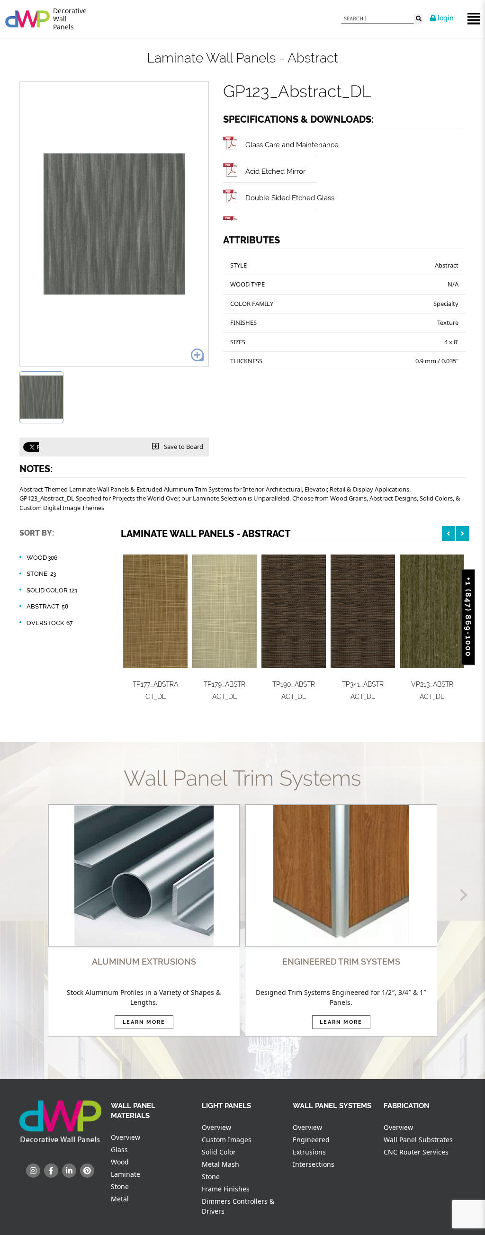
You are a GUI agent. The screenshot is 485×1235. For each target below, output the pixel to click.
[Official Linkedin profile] (69, 1170)
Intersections (313, 1164)
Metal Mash (220, 1164)
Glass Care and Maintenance (292, 145)
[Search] (418, 19)
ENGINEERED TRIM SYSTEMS (341, 962)
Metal (120, 1198)
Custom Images (226, 1139)
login (445, 17)
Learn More (144, 1022)
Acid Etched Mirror (275, 171)
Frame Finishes (226, 1188)
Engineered (311, 1139)
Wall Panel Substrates (418, 1139)
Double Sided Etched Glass (289, 198)
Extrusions (309, 1151)
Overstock (49, 622)
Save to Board (182, 446)
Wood (42, 557)
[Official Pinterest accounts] (87, 1170)
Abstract (47, 606)
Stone (41, 573)
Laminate (125, 1174)
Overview (125, 1137)
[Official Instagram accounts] (33, 1170)
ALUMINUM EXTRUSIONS (144, 962)
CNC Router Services (416, 1151)
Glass (119, 1149)
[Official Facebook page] (51, 1170)
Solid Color (52, 590)
